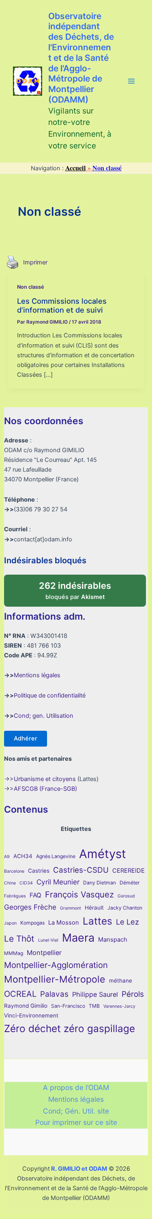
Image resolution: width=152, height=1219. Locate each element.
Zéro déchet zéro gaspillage (69, 1028)
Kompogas (32, 923)
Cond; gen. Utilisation (43, 715)
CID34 (26, 883)
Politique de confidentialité (50, 695)
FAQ (35, 895)
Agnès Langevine (55, 856)
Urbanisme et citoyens (45, 779)
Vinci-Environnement (31, 1015)
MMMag (13, 953)
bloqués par (83, 588)
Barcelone (14, 871)
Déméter (130, 883)
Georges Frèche (30, 907)
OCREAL (20, 994)
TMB (94, 1006)
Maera (78, 937)
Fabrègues (15, 896)
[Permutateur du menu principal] (131, 81)
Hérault (94, 907)
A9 (7, 856)
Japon (10, 923)
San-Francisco (68, 1006)
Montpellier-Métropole (54, 979)
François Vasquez (79, 894)
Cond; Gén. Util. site (76, 1111)
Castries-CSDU (81, 870)
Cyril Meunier (57, 882)
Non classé (30, 287)
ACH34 (22, 856)
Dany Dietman (99, 883)
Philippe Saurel (95, 994)
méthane (120, 980)
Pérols (133, 994)
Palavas (54, 994)
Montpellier (44, 953)
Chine (10, 883)
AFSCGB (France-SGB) (45, 788)
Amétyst (102, 854)
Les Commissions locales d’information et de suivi (62, 305)
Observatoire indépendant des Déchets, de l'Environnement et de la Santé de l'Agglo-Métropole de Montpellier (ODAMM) (81, 58)
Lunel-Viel (48, 940)
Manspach (112, 939)
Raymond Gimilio (25, 1005)
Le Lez (127, 921)
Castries (38, 870)
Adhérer (25, 738)
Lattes (97, 921)
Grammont (70, 908)
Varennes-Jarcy (119, 1006)
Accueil (75, 168)
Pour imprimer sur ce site (76, 1122)
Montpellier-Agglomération (56, 965)
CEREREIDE (128, 870)
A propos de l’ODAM (76, 1087)
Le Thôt (19, 939)
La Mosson (63, 922)
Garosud (126, 896)
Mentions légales (37, 675)
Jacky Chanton (124, 908)
